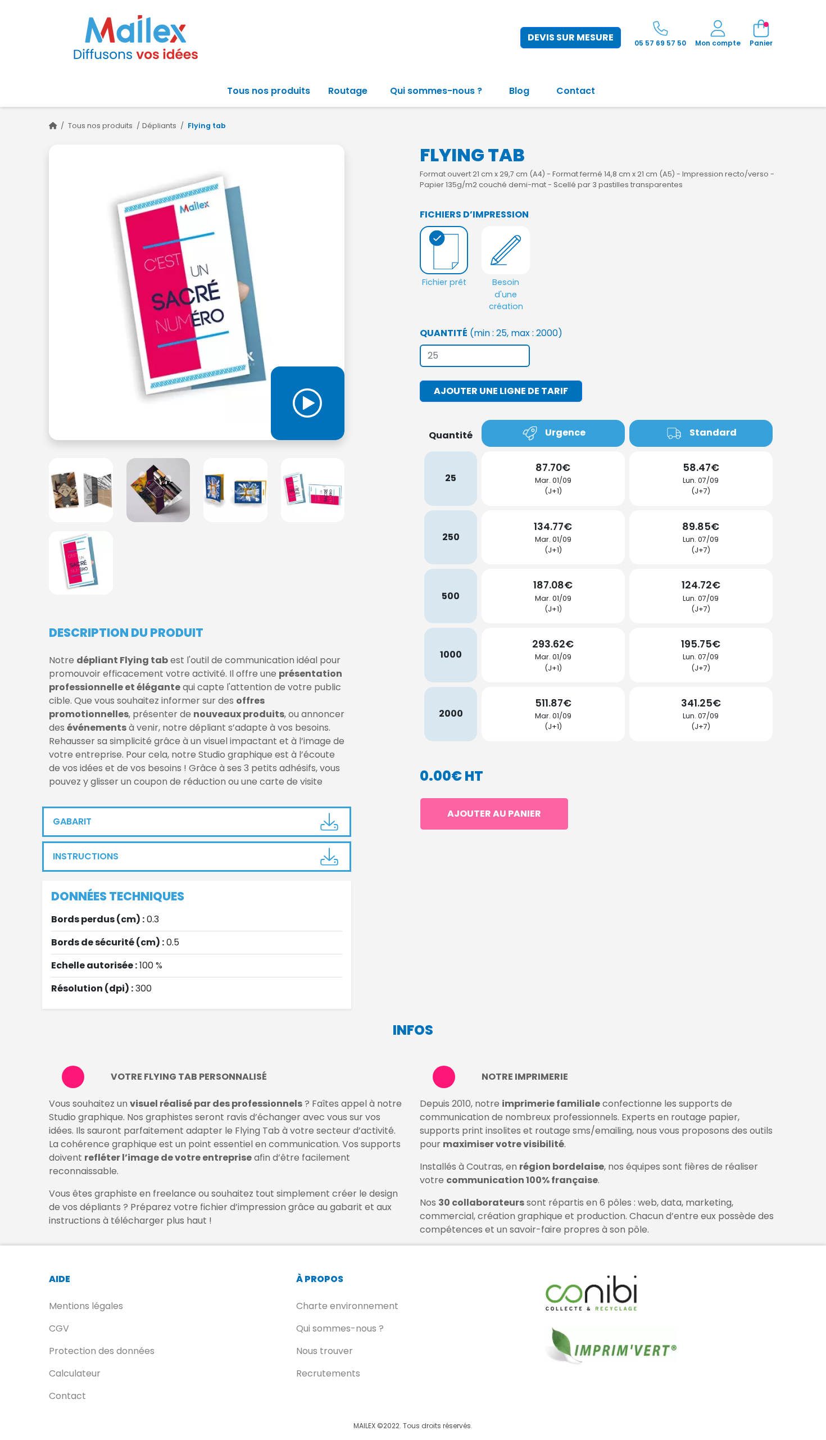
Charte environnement (347, 1305)
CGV (59, 1328)
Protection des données (102, 1350)
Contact (575, 90)
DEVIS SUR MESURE (571, 37)
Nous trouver (324, 1350)
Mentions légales (86, 1305)
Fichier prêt (444, 282)
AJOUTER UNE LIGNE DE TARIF (501, 390)
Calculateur (75, 1373)
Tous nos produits (268, 90)
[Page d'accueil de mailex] (53, 125)
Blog (519, 90)
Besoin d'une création (506, 294)
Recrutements (328, 1373)
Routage (347, 90)
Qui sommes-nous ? (436, 90)
